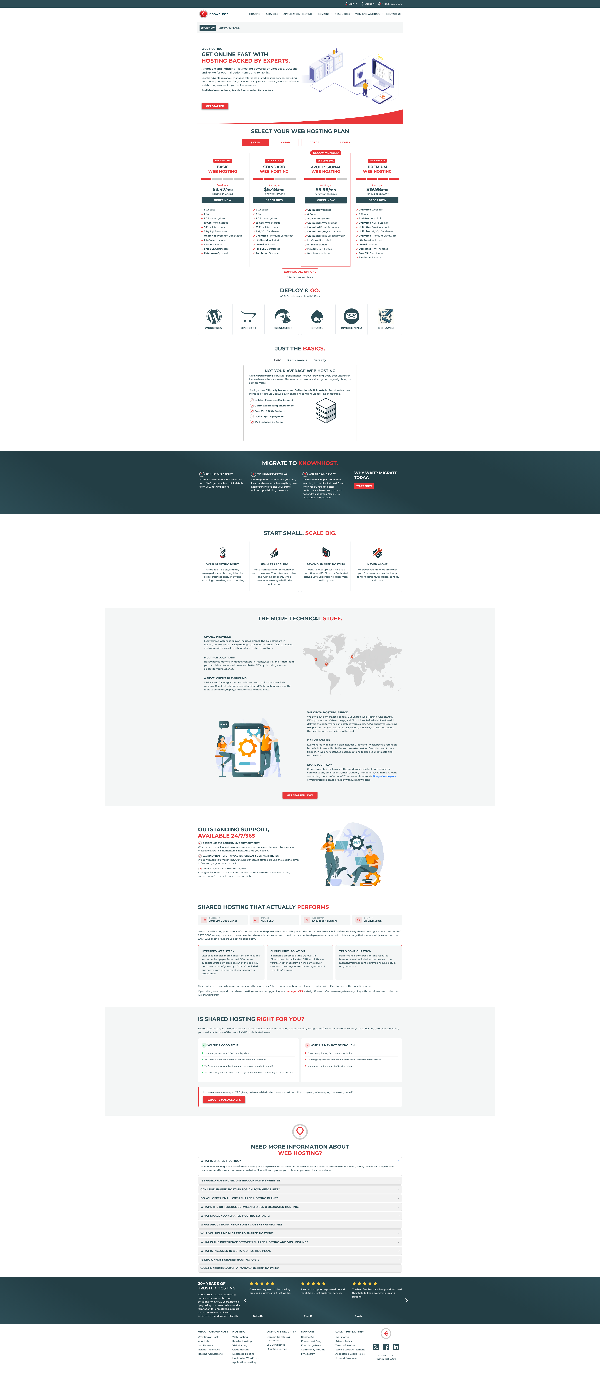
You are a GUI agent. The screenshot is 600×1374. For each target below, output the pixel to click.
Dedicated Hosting (243, 1353)
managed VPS (294, 991)
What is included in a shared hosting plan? (235, 1250)
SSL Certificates (276, 1344)
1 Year (314, 142)
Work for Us (342, 1336)
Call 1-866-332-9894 (350, 1331)
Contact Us (393, 13)
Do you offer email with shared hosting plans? (239, 1198)
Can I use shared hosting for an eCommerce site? (240, 1189)
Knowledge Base (311, 1345)
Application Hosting (244, 1362)
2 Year (285, 142)
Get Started (215, 106)
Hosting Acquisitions (210, 1353)
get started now (300, 795)
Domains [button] (324, 13)
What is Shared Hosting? (220, 1160)
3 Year (255, 142)
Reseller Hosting (242, 1341)
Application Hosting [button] (298, 13)
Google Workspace (384, 776)
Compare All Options (300, 271)
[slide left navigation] (245, 1300)
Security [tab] (320, 360)
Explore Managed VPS (224, 1099)
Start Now (364, 486)
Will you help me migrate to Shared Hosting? (237, 1233)
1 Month (344, 142)
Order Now (223, 200)
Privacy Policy (343, 1341)
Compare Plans (229, 27)
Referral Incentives (209, 1349)
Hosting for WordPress (245, 1358)
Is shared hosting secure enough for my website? (241, 1180)
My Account (308, 1353)
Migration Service (277, 1348)
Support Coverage (346, 1358)
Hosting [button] (255, 13)
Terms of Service (345, 1345)
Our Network (205, 1345)
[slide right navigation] (406, 1300)
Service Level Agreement (350, 1349)
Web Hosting (240, 1336)
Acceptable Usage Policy (350, 1353)
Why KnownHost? (209, 1336)
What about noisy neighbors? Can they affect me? (241, 1224)
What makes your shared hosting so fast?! (235, 1215)
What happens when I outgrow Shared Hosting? (240, 1268)
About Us (203, 1341)
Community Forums (313, 1349)
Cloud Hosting (240, 1349)
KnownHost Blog (311, 1341)
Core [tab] (277, 360)
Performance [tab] (297, 360)
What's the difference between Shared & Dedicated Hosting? (250, 1206)
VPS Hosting (239, 1345)
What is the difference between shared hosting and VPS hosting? (254, 1242)
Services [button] (272, 13)
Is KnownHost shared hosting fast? (229, 1259)
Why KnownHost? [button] (368, 13)
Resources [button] (342, 13)
